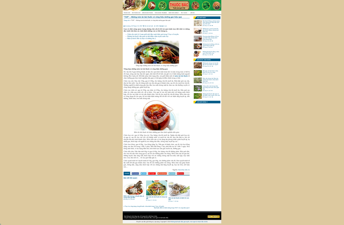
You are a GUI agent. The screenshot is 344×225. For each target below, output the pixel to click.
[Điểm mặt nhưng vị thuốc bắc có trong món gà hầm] (134, 194)
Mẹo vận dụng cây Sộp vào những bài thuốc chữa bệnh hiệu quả (210, 80)
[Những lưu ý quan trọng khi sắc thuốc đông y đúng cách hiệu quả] (198, 33)
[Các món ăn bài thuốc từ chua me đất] (156, 195)
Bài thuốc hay (136, 12)
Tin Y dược (184, 12)
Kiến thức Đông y (174, 12)
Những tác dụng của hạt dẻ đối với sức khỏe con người (210, 63)
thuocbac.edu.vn (184, 170)
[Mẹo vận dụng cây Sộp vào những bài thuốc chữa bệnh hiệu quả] (198, 82)
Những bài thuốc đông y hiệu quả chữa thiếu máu (211, 52)
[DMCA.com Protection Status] (214, 217)
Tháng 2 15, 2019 (137, 26)
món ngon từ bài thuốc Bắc (160, 217)
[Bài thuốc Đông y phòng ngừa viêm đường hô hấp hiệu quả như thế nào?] (198, 25)
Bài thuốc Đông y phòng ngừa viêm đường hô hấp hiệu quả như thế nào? (211, 22)
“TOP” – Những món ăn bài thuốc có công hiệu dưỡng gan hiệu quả (153, 17)
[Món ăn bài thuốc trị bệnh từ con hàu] (179, 196)
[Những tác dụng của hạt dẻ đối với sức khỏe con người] (198, 68)
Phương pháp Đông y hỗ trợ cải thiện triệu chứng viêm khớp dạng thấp (211, 38)
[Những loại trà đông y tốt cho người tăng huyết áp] (198, 48)
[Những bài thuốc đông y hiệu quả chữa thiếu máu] (198, 56)
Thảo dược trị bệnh (161, 12)
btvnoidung (128, 26)
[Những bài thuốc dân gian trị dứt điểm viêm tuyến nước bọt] (198, 98)
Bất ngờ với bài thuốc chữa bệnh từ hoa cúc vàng (210, 71)
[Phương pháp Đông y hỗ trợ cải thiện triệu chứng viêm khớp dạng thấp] (198, 41)
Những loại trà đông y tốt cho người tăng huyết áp (211, 44)
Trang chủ (127, 12)
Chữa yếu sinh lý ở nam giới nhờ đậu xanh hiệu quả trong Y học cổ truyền (153, 34)
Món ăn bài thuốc (147, 12)
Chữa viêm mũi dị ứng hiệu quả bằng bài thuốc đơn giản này (211, 87)
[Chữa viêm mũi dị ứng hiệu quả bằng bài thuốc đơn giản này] (198, 91)
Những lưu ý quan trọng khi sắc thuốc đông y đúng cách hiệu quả (211, 30)
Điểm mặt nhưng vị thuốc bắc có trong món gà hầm (134, 196)
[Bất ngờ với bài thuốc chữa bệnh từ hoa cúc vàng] (198, 75)
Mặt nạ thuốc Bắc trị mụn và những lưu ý (141, 38)
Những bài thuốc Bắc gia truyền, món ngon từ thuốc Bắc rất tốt (189, 221)
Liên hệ (192, 12)
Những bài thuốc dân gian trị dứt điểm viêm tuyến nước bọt (147, 36)
